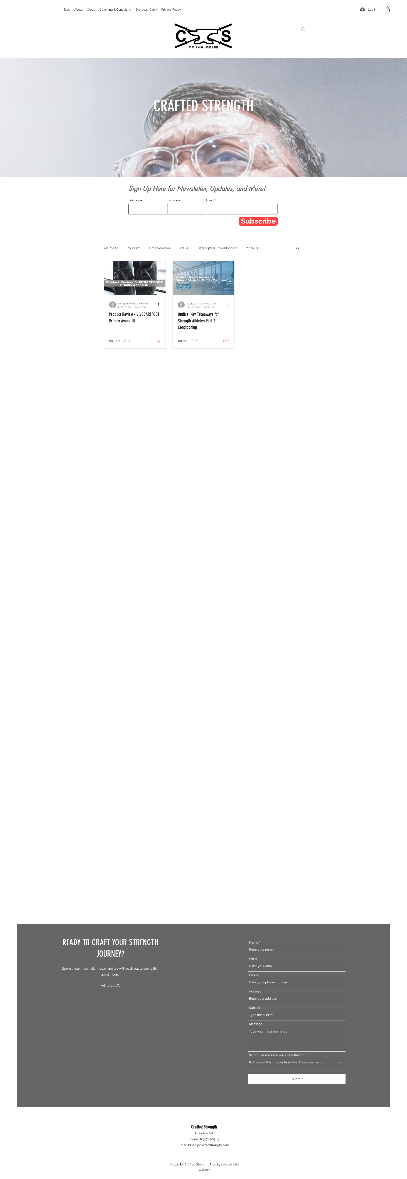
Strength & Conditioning (217, 248)
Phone (254, 975)
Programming (160, 248)
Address (255, 991)
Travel (184, 248)
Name (253, 942)
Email (209, 200)
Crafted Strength (204, 1127)
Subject (254, 1007)
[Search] (302, 29)
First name (135, 200)
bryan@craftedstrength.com (208, 1145)
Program (134, 248)
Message (255, 1024)
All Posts (111, 248)
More (250, 248)
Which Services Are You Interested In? (277, 1055)
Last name (173, 200)
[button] (387, 9)
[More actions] (159, 304)
